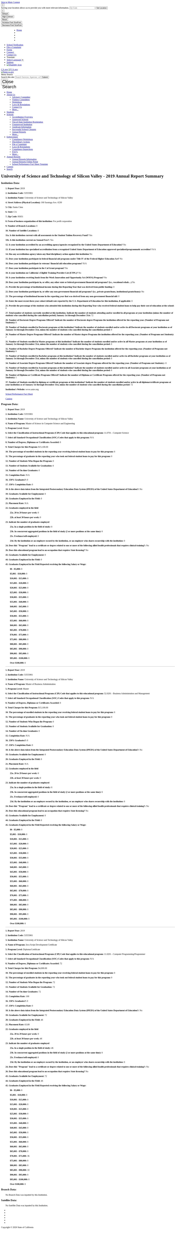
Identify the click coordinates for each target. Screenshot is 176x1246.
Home (9, 92)
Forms (9, 50)
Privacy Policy (13, 1215)
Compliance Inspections (22, 149)
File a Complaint (14, 47)
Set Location (102, 8)
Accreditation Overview (22, 117)
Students (10, 112)
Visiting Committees (21, 99)
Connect (10, 52)
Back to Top (12, 1210)
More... (15, 109)
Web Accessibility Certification (20, 1222)
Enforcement (12, 137)
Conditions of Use (14, 1212)
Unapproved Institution (22, 124)
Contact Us (11, 55)
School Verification (15, 45)
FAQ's (15, 152)
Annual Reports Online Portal (25, 162)
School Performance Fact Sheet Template (30, 164)
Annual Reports (19, 132)
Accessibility (12, 1217)
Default (5, 14)
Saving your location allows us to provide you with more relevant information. (35, 8)
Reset (4, 19)
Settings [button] (10, 62)
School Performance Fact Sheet (19, 394)
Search (10, 169)
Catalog (9, 399)
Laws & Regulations (21, 104)
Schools (10, 114)
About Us (11, 94)
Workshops (17, 102)
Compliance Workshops (22, 139)
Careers (10, 167)
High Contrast (7, 17)
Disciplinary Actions (21, 142)
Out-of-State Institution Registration (27, 122)
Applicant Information (21, 127)
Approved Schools (20, 119)
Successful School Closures (24, 129)
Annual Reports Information (24, 159)
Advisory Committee (21, 97)
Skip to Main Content (10, 2)
